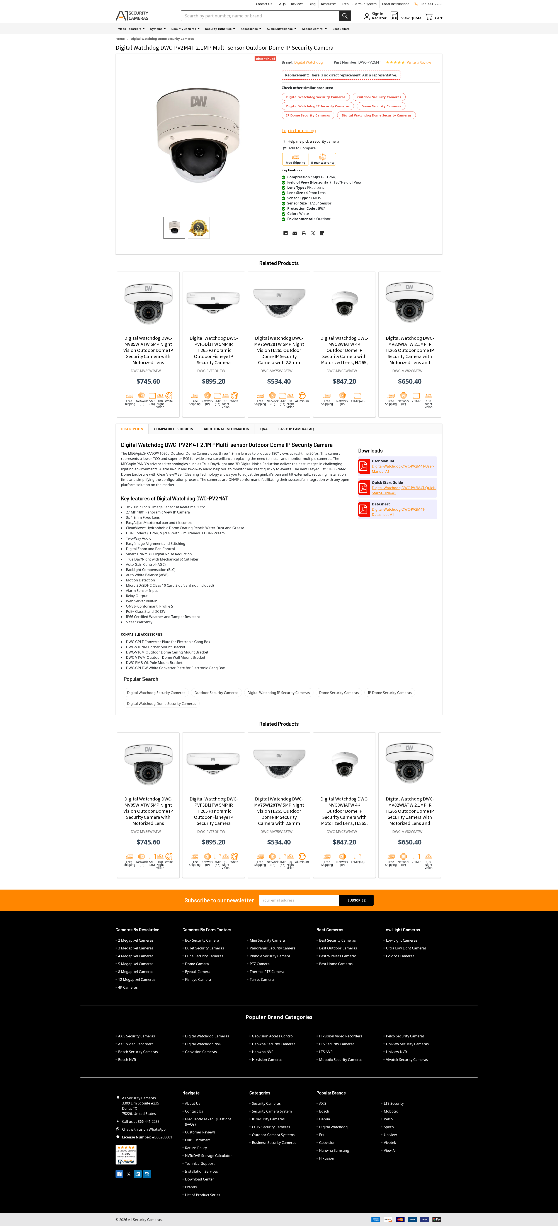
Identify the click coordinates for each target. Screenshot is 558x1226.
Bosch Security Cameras (138, 1051)
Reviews (297, 4)
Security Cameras (183, 28)
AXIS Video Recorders (135, 1044)
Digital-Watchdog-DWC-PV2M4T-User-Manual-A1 (403, 469)
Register (379, 18)
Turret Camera (262, 979)
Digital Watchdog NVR (203, 1044)
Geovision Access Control (273, 1036)
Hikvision (326, 1158)
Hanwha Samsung (334, 1150)
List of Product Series (202, 1194)
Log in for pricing (299, 130)
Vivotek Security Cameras (407, 1059)
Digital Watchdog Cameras (207, 1036)
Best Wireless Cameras (338, 956)
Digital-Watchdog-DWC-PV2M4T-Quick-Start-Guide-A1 (404, 490)
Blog (312, 4)
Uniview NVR (396, 1051)
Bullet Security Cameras (204, 948)
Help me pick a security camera (313, 141)
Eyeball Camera (197, 971)
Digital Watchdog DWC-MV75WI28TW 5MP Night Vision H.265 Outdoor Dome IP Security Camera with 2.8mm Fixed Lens (279, 353)
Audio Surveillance (280, 28)
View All (390, 1150)
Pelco (388, 1119)
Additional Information (226, 429)
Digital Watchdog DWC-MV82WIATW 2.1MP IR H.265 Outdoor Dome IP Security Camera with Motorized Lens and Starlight (410, 353)
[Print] (304, 233)
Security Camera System (272, 1111)
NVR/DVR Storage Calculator (208, 1155)
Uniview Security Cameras (407, 1044)
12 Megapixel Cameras (136, 979)
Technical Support (200, 1163)
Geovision (327, 1142)
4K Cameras (128, 987)
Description (132, 429)
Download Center (199, 1179)
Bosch (324, 1111)
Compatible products (173, 429)
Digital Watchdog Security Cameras (315, 97)
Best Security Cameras (337, 940)
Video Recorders (129, 28)
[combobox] (266, 15)
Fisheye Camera (198, 979)
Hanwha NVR (263, 1051)
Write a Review (419, 62)
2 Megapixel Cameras (135, 940)
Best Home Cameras (336, 963)
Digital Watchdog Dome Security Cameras (376, 115)
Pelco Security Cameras (405, 1036)
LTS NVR (326, 1051)
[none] (197, 135)
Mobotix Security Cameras (340, 1059)
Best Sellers (340, 28)
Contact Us (264, 4)
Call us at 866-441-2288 (141, 1121)
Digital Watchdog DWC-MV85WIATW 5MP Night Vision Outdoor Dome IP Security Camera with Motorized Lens (148, 350)
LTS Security (394, 1103)
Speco (389, 1127)
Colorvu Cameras (400, 956)
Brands (191, 1187)
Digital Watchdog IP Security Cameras (317, 106)
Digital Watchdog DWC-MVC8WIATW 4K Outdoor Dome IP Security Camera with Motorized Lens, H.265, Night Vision (344, 353)
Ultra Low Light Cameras (406, 948)
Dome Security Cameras (381, 106)
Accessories (249, 28)
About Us (192, 1103)
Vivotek (390, 1142)
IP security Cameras (268, 1119)
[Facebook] (285, 233)
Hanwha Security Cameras (273, 1044)
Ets (321, 1134)
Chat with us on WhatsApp (144, 1129)
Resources (328, 4)
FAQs (281, 4)
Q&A (263, 429)
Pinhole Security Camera (270, 956)
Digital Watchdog (333, 1127)
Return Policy (196, 1147)
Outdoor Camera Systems (273, 1134)
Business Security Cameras (274, 1142)
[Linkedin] (322, 233)
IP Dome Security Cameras (308, 115)
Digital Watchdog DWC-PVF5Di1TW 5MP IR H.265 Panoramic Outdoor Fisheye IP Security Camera (214, 350)
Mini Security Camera (267, 940)
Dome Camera (197, 963)
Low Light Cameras (401, 940)
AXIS (322, 1103)
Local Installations (395, 4)
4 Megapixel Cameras (135, 956)
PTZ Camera (260, 963)
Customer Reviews (200, 1132)
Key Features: (293, 170)
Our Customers (198, 1140)
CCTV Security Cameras (271, 1127)
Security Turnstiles (218, 28)
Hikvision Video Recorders (340, 1036)
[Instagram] (147, 1174)
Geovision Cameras (201, 1051)
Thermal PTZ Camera (267, 971)
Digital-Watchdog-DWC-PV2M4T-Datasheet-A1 (398, 512)
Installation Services (201, 1171)
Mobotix (391, 1111)
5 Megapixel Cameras (135, 963)
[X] (313, 233)
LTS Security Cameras (336, 1044)
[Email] (295, 233)
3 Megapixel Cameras (135, 948)
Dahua (324, 1119)
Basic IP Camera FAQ (296, 429)
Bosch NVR (127, 1059)
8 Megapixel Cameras (135, 971)
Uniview (390, 1134)
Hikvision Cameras (267, 1059)
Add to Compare (302, 148)
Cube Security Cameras (204, 956)
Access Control (312, 28)
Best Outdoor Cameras (338, 948)
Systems (156, 28)
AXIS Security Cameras (136, 1036)
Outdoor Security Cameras (379, 97)
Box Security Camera (202, 940)
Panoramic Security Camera (273, 948)
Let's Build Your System (359, 4)
